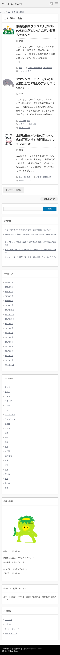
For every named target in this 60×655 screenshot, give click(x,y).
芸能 (6, 465)
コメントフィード (12, 629)
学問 (6, 442)
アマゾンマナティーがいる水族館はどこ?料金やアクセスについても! (35, 83)
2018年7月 (9, 305)
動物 (20, 68)
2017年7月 (9, 333)
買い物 (7, 474)
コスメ (7, 396)
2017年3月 (9, 351)
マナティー (23, 124)
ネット (7, 410)
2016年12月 (9, 365)
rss (51, 3)
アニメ (7, 387)
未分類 (7, 451)
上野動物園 (47, 177)
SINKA (4, 651)
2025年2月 (9, 282)
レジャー (22, 121)
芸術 (6, 469)
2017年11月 (9, 314)
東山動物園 (47, 68)
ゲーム (7, 392)
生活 (6, 460)
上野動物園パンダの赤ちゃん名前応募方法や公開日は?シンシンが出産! (35, 140)
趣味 (6, 479)
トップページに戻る (14, 190)
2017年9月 (9, 324)
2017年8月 (9, 328)
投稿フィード (10, 624)
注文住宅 (8, 456)
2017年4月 (9, 346)
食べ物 (7, 483)
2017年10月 (9, 319)
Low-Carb (14, 651)
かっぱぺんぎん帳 (12, 4)
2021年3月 (9, 287)
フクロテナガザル (35, 68)
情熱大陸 (32, 124)
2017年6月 (9, 337)
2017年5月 (9, 342)
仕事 (6, 433)
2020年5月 (9, 301)
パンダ (39, 177)
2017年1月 (9, 360)
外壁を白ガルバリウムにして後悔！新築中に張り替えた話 (28, 230)
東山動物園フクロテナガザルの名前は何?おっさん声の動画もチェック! (35, 30)
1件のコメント (24, 128)
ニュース (22, 177)
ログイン (8, 620)
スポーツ (8, 401)
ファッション (10, 419)
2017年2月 (9, 356)
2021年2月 (9, 291)
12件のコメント (25, 180)
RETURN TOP (49, 199)
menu (56, 3)
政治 (6, 447)
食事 (6, 488)
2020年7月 (9, 296)
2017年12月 (9, 310)
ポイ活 (7, 424)
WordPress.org (11, 633)
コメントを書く (25, 71)
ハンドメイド (10, 414)
